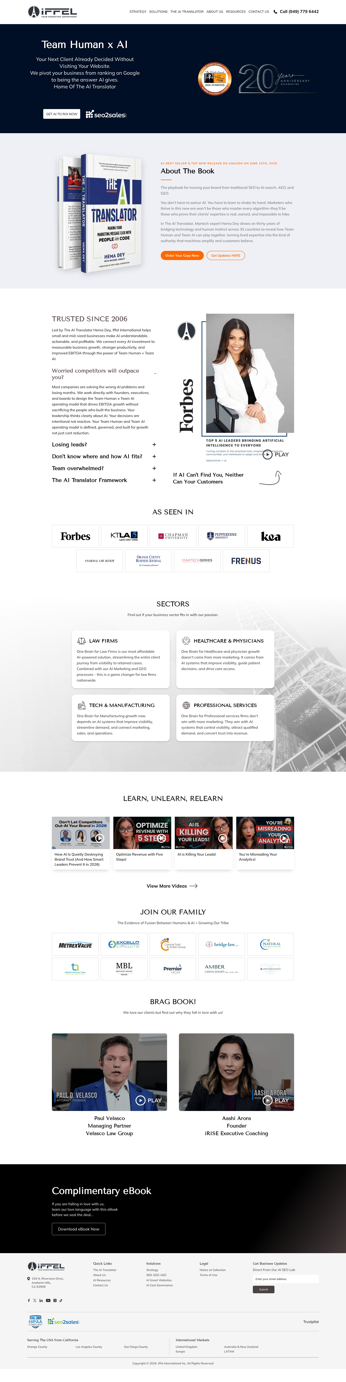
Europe (180, 1351)
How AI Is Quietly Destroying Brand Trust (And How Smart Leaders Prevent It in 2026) (79, 859)
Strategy (138, 12)
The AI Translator (187, 12)
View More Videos (167, 886)
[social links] (28, 1300)
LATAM (229, 1351)
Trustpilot (311, 1321)
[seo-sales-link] (63, 1321)
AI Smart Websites (159, 1280)
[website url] (46, 1266)
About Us (215, 12)
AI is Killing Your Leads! (197, 854)
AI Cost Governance (159, 1285)
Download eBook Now (78, 1229)
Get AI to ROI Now (61, 114)
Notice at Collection (213, 1270)
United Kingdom (186, 1347)
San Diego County (136, 1347)
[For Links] (52, 11)
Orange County (37, 1347)
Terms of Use (208, 1275)
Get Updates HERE (225, 255)
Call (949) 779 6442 (299, 11)
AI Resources (102, 1280)
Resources (236, 12)
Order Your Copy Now (182, 255)
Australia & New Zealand (241, 1347)
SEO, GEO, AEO (156, 1275)
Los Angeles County (89, 1347)
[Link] (75, 536)
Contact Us (259, 12)
